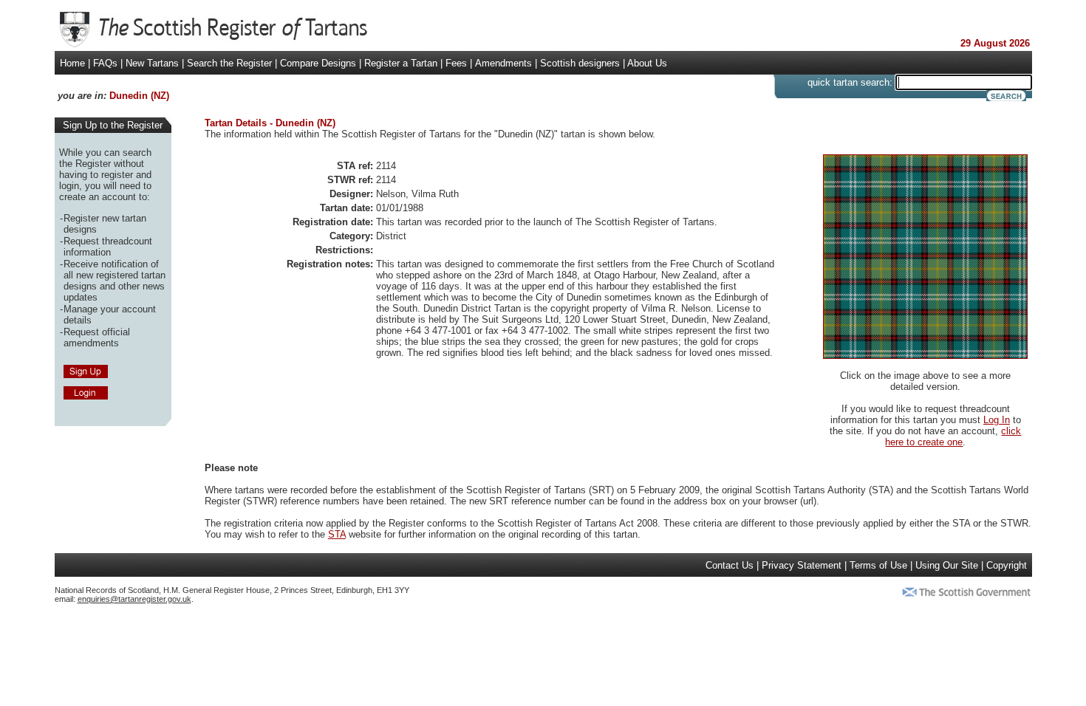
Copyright (1006, 565)
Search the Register (229, 63)
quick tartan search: (849, 82)
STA (337, 534)
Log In (996, 419)
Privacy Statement (801, 565)
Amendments (503, 63)
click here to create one (953, 436)
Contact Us (730, 565)
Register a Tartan (400, 63)
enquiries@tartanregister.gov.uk (134, 598)
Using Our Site (946, 565)
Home (72, 63)
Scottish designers (580, 63)
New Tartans (152, 63)
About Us (647, 63)
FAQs (105, 63)
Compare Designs (318, 63)
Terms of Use (878, 565)
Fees (456, 63)
